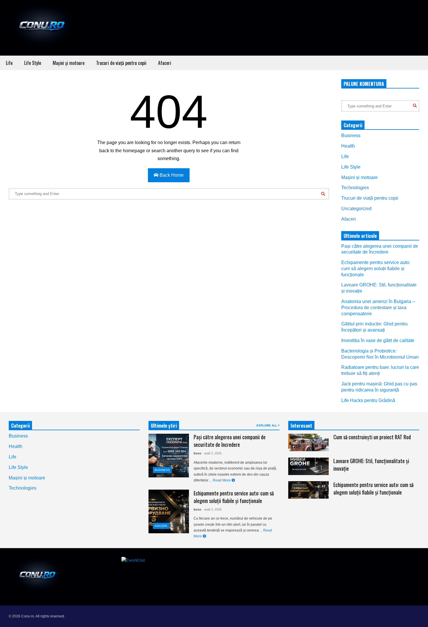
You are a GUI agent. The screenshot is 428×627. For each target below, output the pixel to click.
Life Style (32, 62)
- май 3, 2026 (212, 453)
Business (350, 135)
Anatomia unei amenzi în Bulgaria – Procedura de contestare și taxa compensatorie (378, 307)
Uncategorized (356, 208)
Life (9, 62)
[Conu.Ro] (42, 29)
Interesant (301, 425)
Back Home (171, 175)
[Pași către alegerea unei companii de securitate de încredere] (168, 455)
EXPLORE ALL (267, 425)
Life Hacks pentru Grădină (368, 400)
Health (348, 146)
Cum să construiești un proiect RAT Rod (372, 437)
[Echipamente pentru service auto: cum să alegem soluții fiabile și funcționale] (168, 511)
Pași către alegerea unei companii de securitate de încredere (230, 440)
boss (197, 453)
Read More (222, 480)
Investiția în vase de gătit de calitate (377, 340)
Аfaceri (164, 62)
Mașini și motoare (68, 62)
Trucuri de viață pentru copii (121, 62)
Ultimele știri (164, 425)
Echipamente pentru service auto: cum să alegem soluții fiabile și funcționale (375, 268)
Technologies (355, 187)
